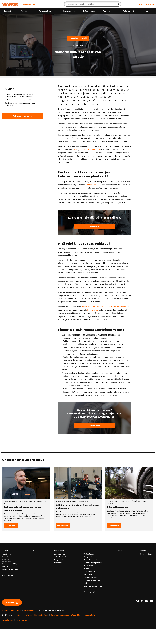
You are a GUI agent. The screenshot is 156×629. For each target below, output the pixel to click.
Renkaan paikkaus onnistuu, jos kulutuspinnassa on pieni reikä (20, 95)
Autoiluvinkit (128, 11)
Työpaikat (144, 550)
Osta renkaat (94, 425)
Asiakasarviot (59, 554)
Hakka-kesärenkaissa (90, 306)
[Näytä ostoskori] (140, 4)
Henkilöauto (6, 554)
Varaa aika (94, 226)
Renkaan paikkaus (93, 184)
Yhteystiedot (89, 557)
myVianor (148, 11)
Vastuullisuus (89, 554)
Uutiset (86, 583)
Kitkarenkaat (6, 561)
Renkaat (7, 11)
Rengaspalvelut (45, 11)
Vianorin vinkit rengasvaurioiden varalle (21, 104)
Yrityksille (150, 4)
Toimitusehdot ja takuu (93, 563)
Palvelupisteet (89, 11)
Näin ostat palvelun (91, 560)
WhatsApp (9, 602)
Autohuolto (68, 11)
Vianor (86, 550)
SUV (75, 149)
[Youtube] (151, 600)
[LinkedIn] (146, 600)
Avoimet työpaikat (147, 554)
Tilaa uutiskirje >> (24, 116)
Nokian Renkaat (8, 575)
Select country (29, 4)
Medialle (121, 550)
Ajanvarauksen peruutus (93, 586)
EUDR (85, 589)
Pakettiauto (6, 567)
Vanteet (24, 11)
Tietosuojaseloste (91, 577)
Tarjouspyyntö (89, 571)
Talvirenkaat (6, 557)
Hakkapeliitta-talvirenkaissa (114, 306)
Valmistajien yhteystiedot (93, 592)
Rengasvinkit (59, 560)
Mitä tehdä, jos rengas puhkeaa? (21, 100)
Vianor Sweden (7, 620)
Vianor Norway (21, 620)
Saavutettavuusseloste (92, 580)
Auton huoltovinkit (61, 557)
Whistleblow (76, 615)
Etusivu (5, 610)
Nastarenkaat (6, 559)
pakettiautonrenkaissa (90, 149)
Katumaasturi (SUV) (9, 564)
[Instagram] (137, 600)
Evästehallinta (89, 615)
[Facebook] (141, 600)
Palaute (87, 569)
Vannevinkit (58, 563)
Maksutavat (88, 574)
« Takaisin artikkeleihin (78, 38)
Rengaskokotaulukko (10, 570)
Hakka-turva (92, 310)
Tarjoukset (108, 11)
